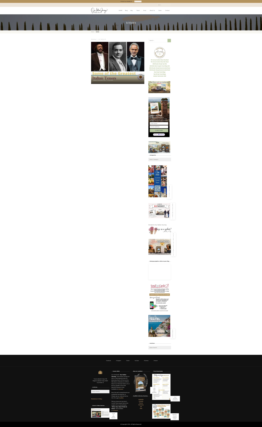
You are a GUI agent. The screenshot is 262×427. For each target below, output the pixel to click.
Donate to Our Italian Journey (157, 225)
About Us (152, 10)
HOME (120, 10)
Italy (131, 10)
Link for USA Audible (154, 390)
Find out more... (172, 211)
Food (144, 10)
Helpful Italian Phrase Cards (175, 416)
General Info (96, 76)
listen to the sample (173, 244)
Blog (126, 10)
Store (160, 10)
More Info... (169, 192)
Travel (138, 10)
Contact (167, 10)
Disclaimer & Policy (96, 399)
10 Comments (110, 80)
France (141, 403)
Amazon (172, 333)
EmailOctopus (161, 134)
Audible (121, 398)
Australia (140, 399)
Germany (141, 404)
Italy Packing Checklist (175, 399)
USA (141, 408)
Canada (141, 401)
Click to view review (113, 415)
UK (141, 406)
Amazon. (115, 410)
